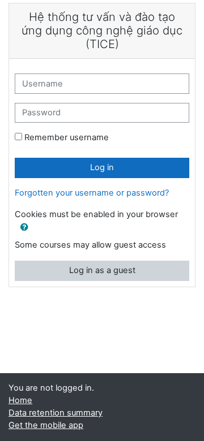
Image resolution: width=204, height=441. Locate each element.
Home (20, 400)
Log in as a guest (102, 270)
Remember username (66, 137)
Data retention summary (55, 413)
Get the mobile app (45, 425)
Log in (102, 167)
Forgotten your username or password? (92, 193)
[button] (24, 228)
